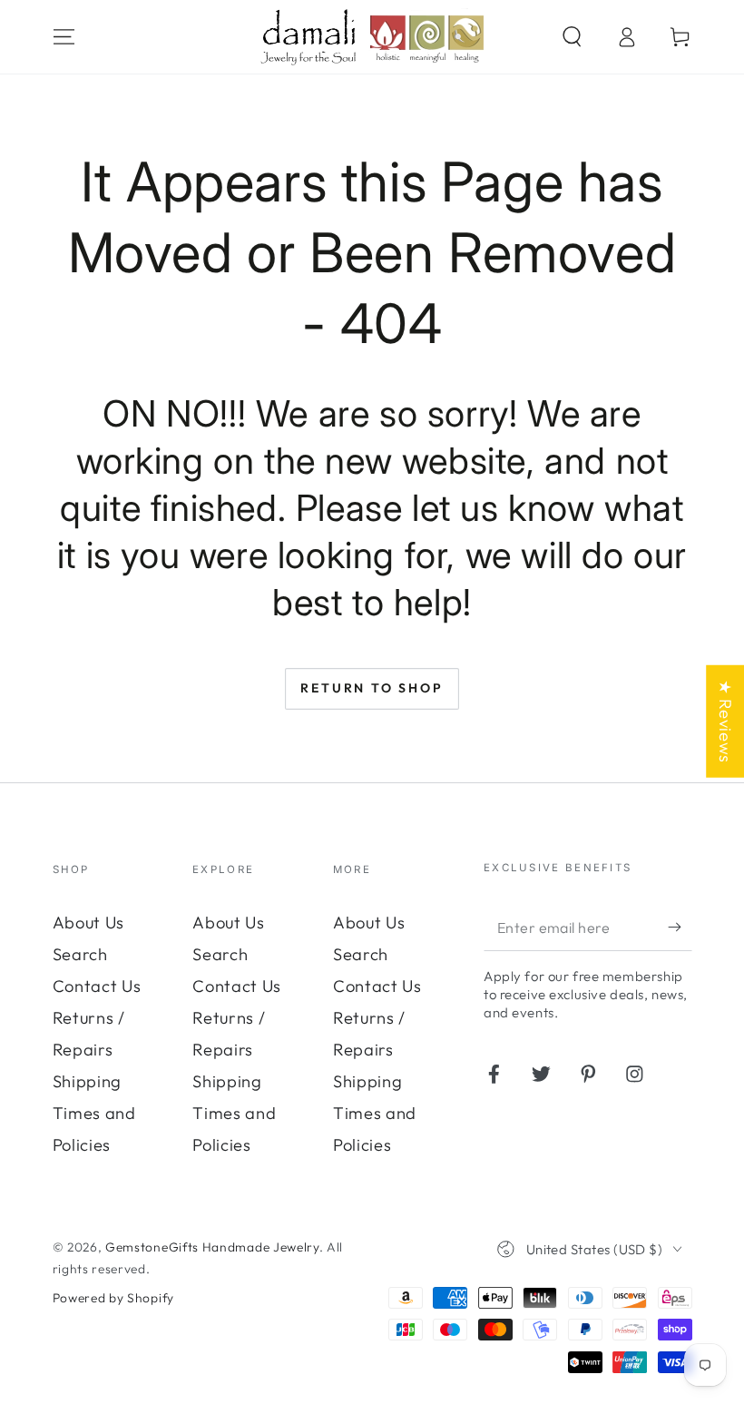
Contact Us (97, 986)
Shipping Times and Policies (94, 1113)
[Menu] (63, 37)
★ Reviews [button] (725, 720)
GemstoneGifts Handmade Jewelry (212, 1247)
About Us (89, 922)
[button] (571, 37)
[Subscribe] (679, 928)
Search (80, 954)
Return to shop (371, 688)
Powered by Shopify (113, 1298)
